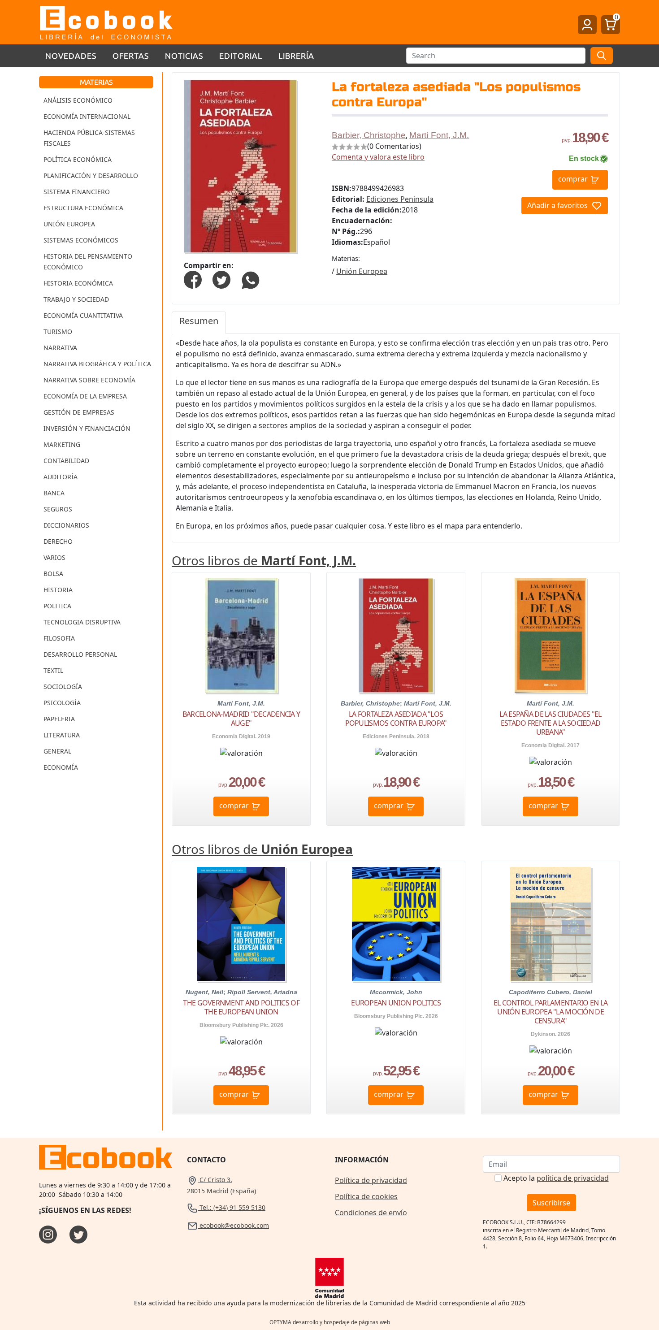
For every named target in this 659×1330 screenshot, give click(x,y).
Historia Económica (78, 283)
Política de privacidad (371, 1180)
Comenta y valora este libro (378, 157)
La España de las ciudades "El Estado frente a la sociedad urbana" (550, 723)
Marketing (61, 444)
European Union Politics (395, 1002)
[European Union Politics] (395, 924)
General (57, 751)
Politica (57, 606)
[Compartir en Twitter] (221, 279)
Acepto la (556, 1178)
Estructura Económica (83, 208)
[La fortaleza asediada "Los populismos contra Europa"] (396, 635)
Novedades (70, 55)
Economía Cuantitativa (83, 315)
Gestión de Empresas (78, 412)
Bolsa (53, 573)
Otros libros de (264, 560)
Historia (58, 589)
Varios (54, 557)
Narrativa (60, 347)
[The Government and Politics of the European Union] (241, 924)
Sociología (62, 686)
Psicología (62, 702)
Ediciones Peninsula (400, 199)
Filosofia (59, 638)
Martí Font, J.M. (439, 135)
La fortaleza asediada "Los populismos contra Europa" (396, 719)
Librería (296, 55)
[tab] (199, 323)
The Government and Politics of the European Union (241, 1007)
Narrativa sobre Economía (89, 380)
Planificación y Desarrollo (90, 175)
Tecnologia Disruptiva (82, 622)
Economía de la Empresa (85, 396)
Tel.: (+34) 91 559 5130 (231, 1207)
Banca (54, 493)
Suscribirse (551, 1203)
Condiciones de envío (371, 1212)
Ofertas (131, 55)
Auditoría (60, 476)
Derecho (58, 541)
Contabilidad (66, 460)
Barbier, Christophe (369, 135)
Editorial (240, 55)
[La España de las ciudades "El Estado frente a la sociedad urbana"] (550, 635)
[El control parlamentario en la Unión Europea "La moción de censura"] (551, 924)
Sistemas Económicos (80, 240)
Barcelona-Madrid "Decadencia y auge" (241, 719)
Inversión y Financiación (86, 428)
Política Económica (77, 159)
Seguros (57, 509)
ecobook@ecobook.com (233, 1225)
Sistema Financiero (76, 191)
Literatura (61, 735)
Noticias (184, 55)
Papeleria (59, 719)
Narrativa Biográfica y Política (97, 364)
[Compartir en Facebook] (193, 279)
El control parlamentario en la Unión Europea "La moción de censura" (550, 1011)
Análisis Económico (78, 100)
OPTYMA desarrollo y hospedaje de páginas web (329, 1322)
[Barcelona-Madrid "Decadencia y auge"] (241, 635)
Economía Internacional (86, 116)
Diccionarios (66, 525)
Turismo (57, 331)
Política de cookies (366, 1196)
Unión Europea (69, 224)
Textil (53, 670)
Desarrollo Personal (80, 654)
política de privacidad (573, 1178)
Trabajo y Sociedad (76, 299)
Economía (60, 767)
